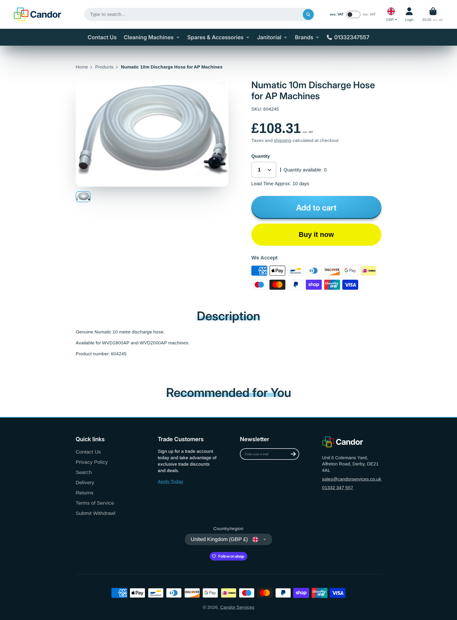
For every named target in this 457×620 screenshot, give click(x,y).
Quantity (260, 156)
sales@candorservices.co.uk (351, 479)
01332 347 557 (337, 487)
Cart (432, 14)
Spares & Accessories (215, 37)
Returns (85, 492)
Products (104, 66)
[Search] (308, 14)
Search (84, 472)
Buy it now (316, 234)
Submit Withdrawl (95, 513)
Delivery (85, 482)
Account (409, 14)
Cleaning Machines (149, 37)
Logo (37, 14)
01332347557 (351, 37)
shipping (282, 140)
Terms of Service (95, 503)
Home (82, 66)
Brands (304, 37)
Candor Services (237, 607)
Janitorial (269, 37)
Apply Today (170, 481)
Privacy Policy (92, 462)
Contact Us (102, 37)
